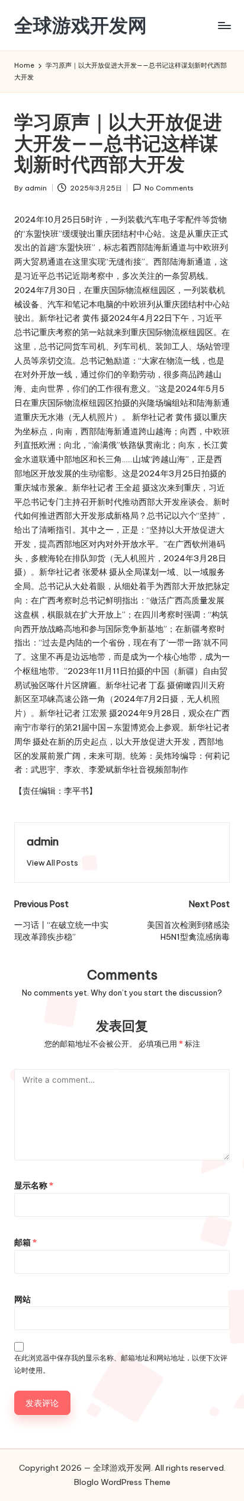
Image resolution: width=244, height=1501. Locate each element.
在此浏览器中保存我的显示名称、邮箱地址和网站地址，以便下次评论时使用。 (120, 1364)
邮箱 (25, 1242)
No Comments (169, 188)
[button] (52, 863)
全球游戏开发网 (80, 25)
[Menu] (224, 25)
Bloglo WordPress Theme (122, 1482)
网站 (22, 1299)
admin (43, 841)
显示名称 (33, 1185)
